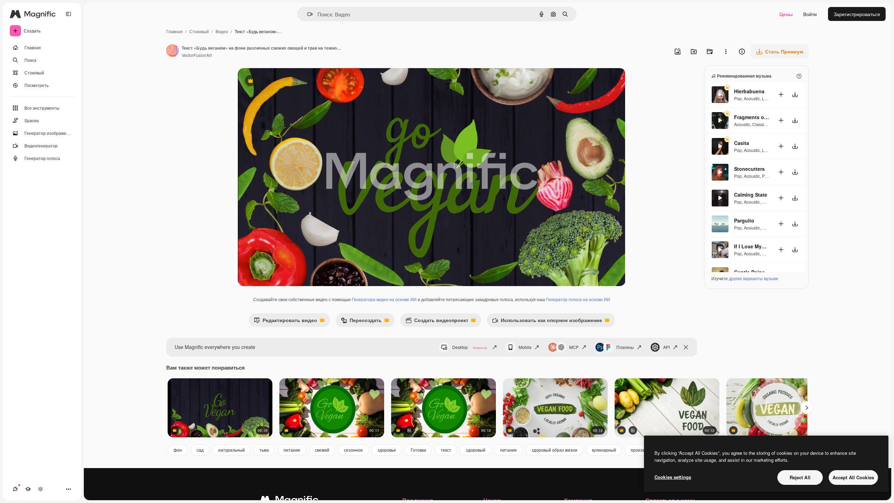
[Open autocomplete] (307, 14)
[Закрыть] (686, 347)
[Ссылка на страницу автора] (172, 51)
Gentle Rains (749, 272)
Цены (786, 13)
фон (178, 450)
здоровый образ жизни (554, 450)
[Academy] (28, 489)
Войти (810, 13)
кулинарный (604, 450)
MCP (574, 347)
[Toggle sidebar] (68, 14)
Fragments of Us (751, 117)
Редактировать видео (285, 321)
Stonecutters (749, 168)
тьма (264, 450)
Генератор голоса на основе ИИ (578, 299)
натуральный (231, 450)
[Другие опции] (726, 51)
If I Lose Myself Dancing (751, 246)
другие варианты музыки (753, 278)
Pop (738, 98)
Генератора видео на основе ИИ (384, 299)
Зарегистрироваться (857, 13)
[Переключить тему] (40, 489)
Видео (221, 31)
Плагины (625, 347)
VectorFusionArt (197, 55)
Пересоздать (361, 321)
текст (446, 450)
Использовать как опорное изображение (547, 321)
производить (643, 450)
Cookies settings (672, 477)
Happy (768, 228)
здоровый (475, 450)
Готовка (418, 450)
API (666, 347)
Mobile (525, 347)
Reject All (800, 477)
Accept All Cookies (853, 477)
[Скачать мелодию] (795, 94)
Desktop (469, 347)
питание (292, 450)
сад (200, 450)
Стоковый (199, 31)
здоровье (387, 450)
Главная (174, 31)
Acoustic (752, 98)
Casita (741, 142)
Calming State (750, 194)
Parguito (744, 220)
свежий (322, 450)
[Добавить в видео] (781, 94)
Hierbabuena (749, 91)
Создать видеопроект (436, 321)
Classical (761, 124)
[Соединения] (15, 489)
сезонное (353, 450)
